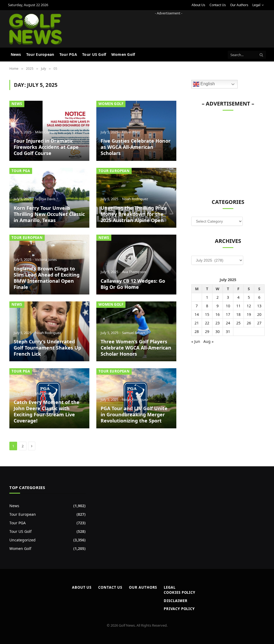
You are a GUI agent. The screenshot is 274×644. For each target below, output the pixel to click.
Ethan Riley (131, 132)
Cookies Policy (179, 592)
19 (249, 314)
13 (259, 305)
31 (228, 331)
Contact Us (218, 5)
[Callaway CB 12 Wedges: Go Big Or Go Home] (136, 264)
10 (228, 305)
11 (238, 305)
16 (217, 314)
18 (238, 314)
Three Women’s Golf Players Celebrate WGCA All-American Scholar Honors (136, 348)
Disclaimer (175, 600)
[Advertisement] (168, 28)
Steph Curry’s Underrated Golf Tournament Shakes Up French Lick (47, 348)
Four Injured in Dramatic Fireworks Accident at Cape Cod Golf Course (46, 147)
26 (249, 322)
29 (207, 331)
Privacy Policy (179, 608)
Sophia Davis (45, 198)
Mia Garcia (43, 393)
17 (228, 314)
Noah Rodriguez (135, 198)
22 (207, 322)
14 (197, 314)
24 (228, 322)
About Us (198, 5)
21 (197, 322)
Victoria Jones (46, 259)
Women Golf (123, 54)
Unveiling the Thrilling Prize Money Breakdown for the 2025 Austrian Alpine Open (134, 214)
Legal (256, 5)
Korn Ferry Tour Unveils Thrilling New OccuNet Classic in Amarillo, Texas (49, 214)
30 (217, 331)
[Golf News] (35, 29)
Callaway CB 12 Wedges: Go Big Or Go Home (133, 284)
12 (249, 305)
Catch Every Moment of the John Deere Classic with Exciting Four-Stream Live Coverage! (46, 411)
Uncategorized (22, 539)
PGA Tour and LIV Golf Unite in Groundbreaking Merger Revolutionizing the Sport (134, 414)
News (16, 54)
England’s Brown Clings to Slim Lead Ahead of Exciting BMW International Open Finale (46, 278)
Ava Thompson (134, 271)
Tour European (40, 54)
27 (259, 322)
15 (207, 314)
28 (197, 331)
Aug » (208, 341)
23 (217, 322)
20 (259, 314)
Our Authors (239, 5)
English (207, 84)
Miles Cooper (45, 132)
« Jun (195, 341)
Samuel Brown (133, 332)
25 (238, 322)
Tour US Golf (94, 54)
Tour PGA (68, 54)
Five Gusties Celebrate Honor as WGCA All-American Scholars (135, 147)
